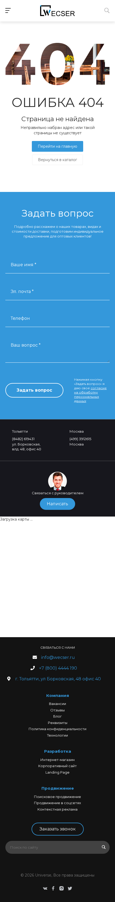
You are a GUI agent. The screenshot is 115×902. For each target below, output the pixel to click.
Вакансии (57, 703)
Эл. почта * (22, 291)
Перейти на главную (57, 146)
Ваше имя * (23, 264)
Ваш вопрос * (26, 345)
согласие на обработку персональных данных (90, 394)
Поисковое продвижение (57, 797)
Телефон (20, 318)
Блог (57, 716)
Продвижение (57, 788)
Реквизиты (57, 723)
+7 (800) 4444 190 (58, 668)
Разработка (57, 751)
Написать (57, 503)
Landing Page (57, 772)
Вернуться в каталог (57, 159)
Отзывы (57, 710)
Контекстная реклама (57, 809)
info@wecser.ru (58, 657)
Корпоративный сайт (57, 766)
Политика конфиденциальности (57, 729)
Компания (57, 695)
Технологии (57, 735)
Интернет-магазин (57, 760)
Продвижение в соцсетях (57, 803)
